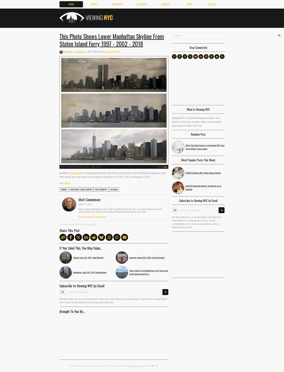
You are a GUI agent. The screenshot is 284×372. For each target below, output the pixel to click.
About (94, 4)
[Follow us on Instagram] (174, 56)
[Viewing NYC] (85, 17)
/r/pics (66, 183)
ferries (64, 189)
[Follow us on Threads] (190, 56)
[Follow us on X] (185, 56)
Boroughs (117, 4)
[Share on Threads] (109, 238)
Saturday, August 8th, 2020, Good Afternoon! (146, 257)
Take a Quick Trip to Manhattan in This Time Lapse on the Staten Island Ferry (148, 272)
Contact (212, 4)
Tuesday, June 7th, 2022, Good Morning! (88, 257)
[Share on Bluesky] (101, 238)
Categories (142, 4)
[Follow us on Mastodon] (206, 56)
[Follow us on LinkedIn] (201, 56)
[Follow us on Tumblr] (211, 56)
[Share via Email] (124, 238)
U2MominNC (76, 173)
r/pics (165, 166)
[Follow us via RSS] (222, 56)
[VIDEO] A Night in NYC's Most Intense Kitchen (203, 172)
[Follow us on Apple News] (216, 56)
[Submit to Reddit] (93, 238)
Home (71, 4)
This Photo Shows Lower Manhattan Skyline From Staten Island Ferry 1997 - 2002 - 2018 (111, 40)
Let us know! (91, 224)
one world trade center (81, 189)
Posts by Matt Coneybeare (92, 216)
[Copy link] (63, 237)
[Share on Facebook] (70, 238)
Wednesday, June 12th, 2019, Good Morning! (89, 272)
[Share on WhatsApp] (116, 238)
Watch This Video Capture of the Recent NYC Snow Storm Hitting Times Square (205, 147)
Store (189, 4)
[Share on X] (78, 238)
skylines (114, 189)
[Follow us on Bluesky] (195, 56)
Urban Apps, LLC (135, 366)
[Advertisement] (171, 17)
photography (101, 189)
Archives (165, 4)
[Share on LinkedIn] (86, 238)
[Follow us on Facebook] (179, 56)
